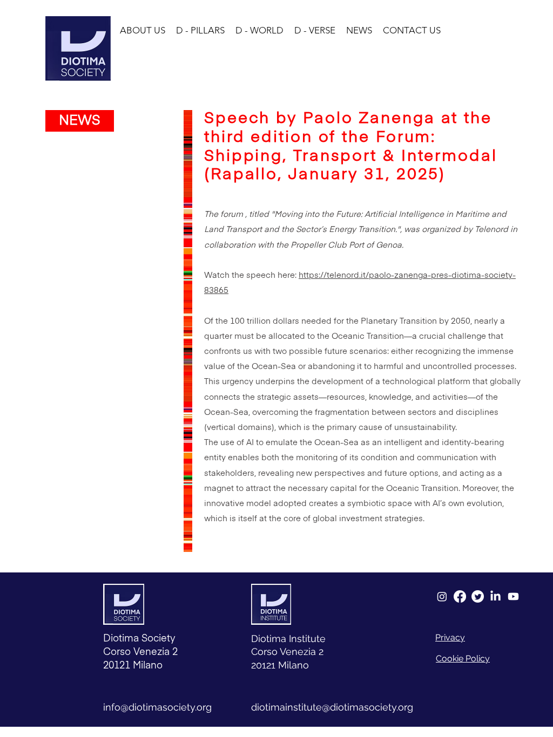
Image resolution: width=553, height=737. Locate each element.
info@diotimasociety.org (157, 707)
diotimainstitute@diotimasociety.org (332, 707)
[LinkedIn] (495, 596)
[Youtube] (513, 596)
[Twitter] (477, 596)
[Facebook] (460, 596)
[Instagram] (442, 596)
